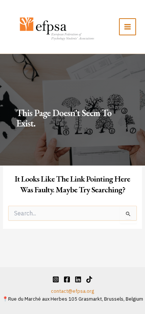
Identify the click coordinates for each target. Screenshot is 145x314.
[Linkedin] (78, 279)
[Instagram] (55, 279)
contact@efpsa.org (72, 291)
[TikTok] (89, 279)
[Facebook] (67, 279)
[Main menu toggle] (127, 26)
